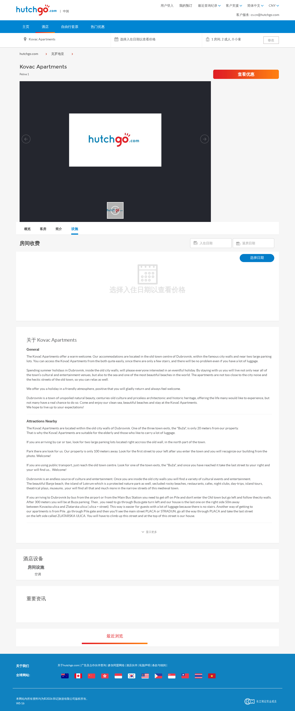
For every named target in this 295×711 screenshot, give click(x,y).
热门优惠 (98, 27)
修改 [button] (271, 40)
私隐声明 (145, 665)
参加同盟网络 (116, 665)
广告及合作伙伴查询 (93, 665)
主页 (25, 27)
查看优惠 (246, 74)
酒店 (45, 27)
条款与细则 (159, 665)
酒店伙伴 (132, 665)
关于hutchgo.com (69, 665)
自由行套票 (69, 27)
